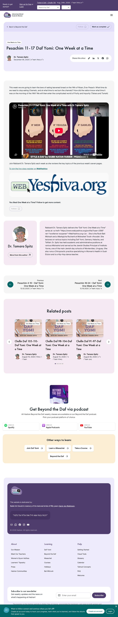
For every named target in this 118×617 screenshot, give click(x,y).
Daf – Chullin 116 (46, 3)
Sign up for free (25, 4)
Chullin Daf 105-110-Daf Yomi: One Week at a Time (28, 345)
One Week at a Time (14, 42)
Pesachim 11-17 (20, 48)
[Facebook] (103, 58)
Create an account (95, 611)
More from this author (19, 255)
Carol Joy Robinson (67, 506)
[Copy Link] (89, 58)
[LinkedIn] (93, 58)
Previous (9, 342)
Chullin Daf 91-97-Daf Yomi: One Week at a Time (88, 345)
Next (109, 342)
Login (21, 7)
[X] (98, 58)
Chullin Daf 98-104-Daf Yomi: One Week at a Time (59, 345)
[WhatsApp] (107, 58)
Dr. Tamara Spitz (21, 57)
